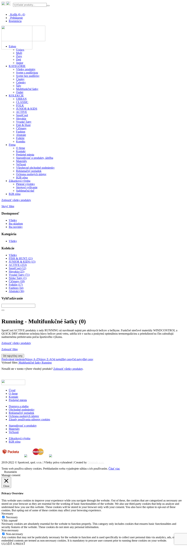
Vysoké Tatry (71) (19, 274)
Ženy (19, 56)
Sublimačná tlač (25, 190)
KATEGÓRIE (17, 66)
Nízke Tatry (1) (17, 278)
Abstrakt (21, 134)
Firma (12, 144)
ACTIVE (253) (18, 264)
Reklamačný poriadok (28, 170)
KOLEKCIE (16, 95)
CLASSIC (22, 102)
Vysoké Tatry (23, 121)
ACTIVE (21, 111)
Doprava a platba (18, 406)
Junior (19, 62)
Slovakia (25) (16, 271)
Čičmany (21, 128)
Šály (18, 85)
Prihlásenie (16, 17)
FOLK (20, 105)
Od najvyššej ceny (13, 355)
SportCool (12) (17, 268)
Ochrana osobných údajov (31, 174)
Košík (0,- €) (17, 14)
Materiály (21, 161)
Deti (18, 59)
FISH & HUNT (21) (21, 258)
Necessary (12, 517)
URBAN (21, 98)
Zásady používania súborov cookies (29, 419)
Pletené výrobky (25, 184)
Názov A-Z (31, 359)
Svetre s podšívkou (27, 72)
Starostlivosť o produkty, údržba (34, 157)
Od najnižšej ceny (61, 359)
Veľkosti (21, 164)
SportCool (22, 115)
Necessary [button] (7, 513)
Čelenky (21, 82)
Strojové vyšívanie (26, 187)
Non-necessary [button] (10, 530)
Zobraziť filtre (9, 349)
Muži (19, 52)
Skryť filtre (7, 206)
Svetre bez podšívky (27, 75)
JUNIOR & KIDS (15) (22, 261)
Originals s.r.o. (95, 462)
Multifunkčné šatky (27, 89)
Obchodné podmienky (22, 409)
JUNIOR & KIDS (26, 108)
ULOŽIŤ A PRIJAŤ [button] (13, 543)
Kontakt (20, 151)
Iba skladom (16, 223)
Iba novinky (16, 226)
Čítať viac (114, 468)
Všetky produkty (25, 69)
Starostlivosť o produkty (23, 425)
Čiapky (20, 79)
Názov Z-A (44, 359)
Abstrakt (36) (16, 291)
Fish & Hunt (23, 125)
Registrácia (15, 21)
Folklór (20, 138)
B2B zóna (22, 177)
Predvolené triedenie (13, 359)
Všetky (13, 220)
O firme (20, 148)
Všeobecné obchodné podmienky (35, 167)
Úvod (12, 390)
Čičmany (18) (17, 281)
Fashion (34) (16, 287)
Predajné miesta (25, 154)
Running (46, 362)
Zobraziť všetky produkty (16, 200)
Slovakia (21, 118)
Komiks (20, 141)
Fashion (20, 131)
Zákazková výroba (19, 180)
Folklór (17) (16, 284)
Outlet (19, 92)
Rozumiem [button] (10, 471)
